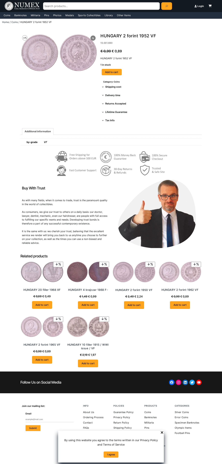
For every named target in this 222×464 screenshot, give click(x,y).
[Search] (166, 6)
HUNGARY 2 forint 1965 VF (42, 344)
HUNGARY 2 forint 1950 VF (134, 290)
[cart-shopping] (210, 6)
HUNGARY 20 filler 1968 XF (42, 289)
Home (5, 22)
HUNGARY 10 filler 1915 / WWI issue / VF (88, 346)
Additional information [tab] (38, 131)
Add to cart (111, 72)
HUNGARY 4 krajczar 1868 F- (88, 289)
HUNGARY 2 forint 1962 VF (179, 289)
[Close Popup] (162, 433)
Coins (14, 22)
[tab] (151, 86)
